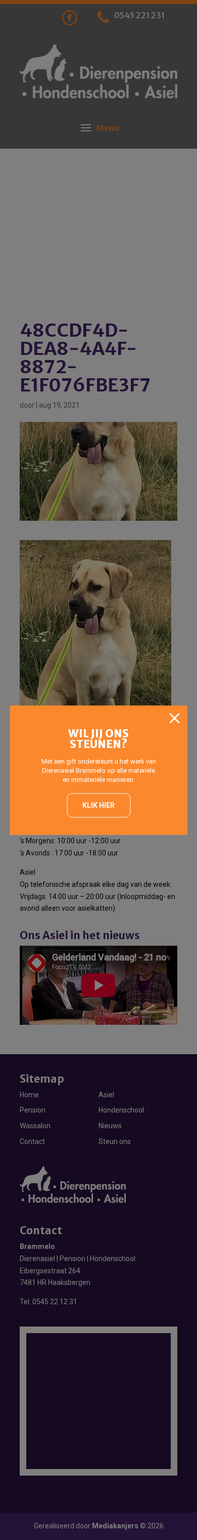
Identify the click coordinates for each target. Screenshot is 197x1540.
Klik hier (98, 805)
